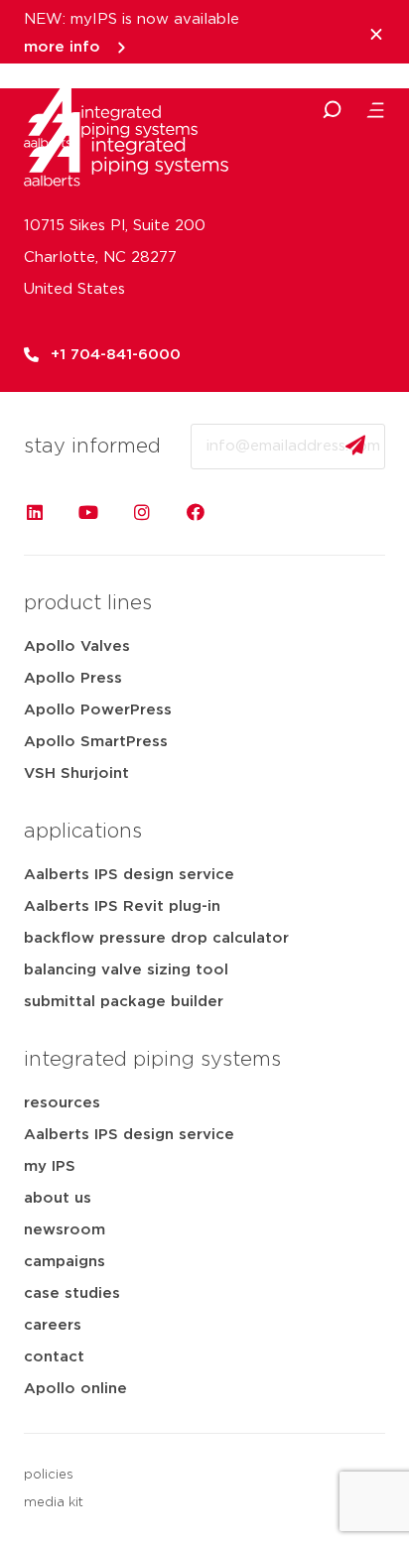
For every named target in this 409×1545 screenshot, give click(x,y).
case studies (72, 1293)
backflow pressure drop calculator (156, 938)
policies (48, 1475)
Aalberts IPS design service (129, 874)
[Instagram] (142, 512)
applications (83, 831)
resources (62, 1102)
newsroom (64, 1230)
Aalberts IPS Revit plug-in (122, 906)
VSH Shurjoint (76, 773)
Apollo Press (73, 678)
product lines (88, 603)
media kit (53, 1502)
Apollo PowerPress (98, 710)
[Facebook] (195, 512)
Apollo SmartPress (96, 741)
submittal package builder (123, 1001)
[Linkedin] (35, 512)
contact (54, 1357)
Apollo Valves (77, 646)
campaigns (64, 1261)
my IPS (49, 1166)
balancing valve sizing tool (126, 970)
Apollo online (75, 1388)
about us (57, 1198)
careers (52, 1325)
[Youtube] (88, 512)
